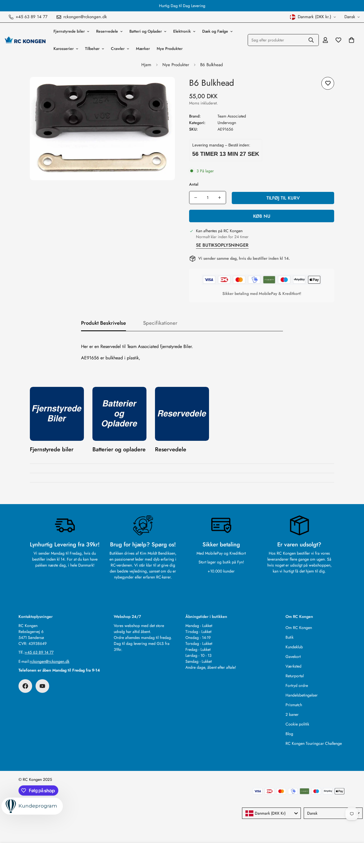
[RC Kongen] (25, 40)
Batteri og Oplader (145, 31)
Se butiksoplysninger (222, 245)
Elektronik (182, 31)
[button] (351, 40)
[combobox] (271, 813)
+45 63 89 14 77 (39, 652)
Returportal (295, 676)
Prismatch (294, 705)
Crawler (118, 48)
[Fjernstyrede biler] (57, 414)
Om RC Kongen (299, 627)
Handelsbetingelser (302, 695)
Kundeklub (294, 647)
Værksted (293, 666)
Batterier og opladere (119, 449)
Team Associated (232, 116)
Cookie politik (297, 724)
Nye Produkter (170, 48)
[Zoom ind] (162, 89)
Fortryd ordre (297, 685)
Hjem (146, 65)
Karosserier (63, 48)
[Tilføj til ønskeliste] (327, 83)
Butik (289, 637)
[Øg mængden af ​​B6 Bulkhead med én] (219, 197)
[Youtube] (42, 686)
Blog (289, 734)
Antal (193, 184)
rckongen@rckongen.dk (49, 661)
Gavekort (293, 656)
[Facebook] (25, 686)
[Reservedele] (182, 414)
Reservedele (107, 31)
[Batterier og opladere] (119, 414)
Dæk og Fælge (215, 31)
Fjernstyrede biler (69, 31)
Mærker (143, 48)
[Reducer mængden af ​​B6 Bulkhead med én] (195, 197)
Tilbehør (92, 48)
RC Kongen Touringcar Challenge (314, 743)
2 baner (292, 714)
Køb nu (261, 216)
